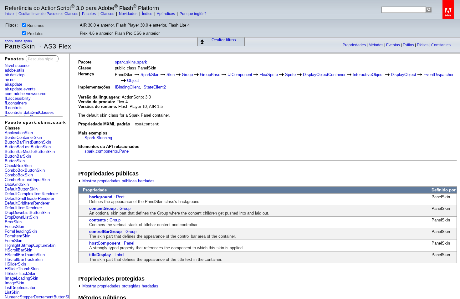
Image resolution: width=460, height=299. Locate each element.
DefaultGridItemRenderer (27, 203)
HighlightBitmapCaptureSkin (30, 245)
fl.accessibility (18, 98)
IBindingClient (127, 87)
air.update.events (20, 89)
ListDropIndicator (20, 287)
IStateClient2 (154, 87)
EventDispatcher (438, 74)
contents (97, 220)
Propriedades (355, 45)
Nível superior (17, 65)
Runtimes (35, 25)
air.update (13, 84)
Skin (170, 74)
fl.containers (16, 103)
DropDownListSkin (21, 217)
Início (10, 14)
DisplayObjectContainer (324, 74)
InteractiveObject (368, 74)
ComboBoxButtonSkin (25, 170)
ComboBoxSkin (19, 175)
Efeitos (423, 45)
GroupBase (210, 74)
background (100, 197)
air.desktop (14, 75)
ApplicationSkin (19, 132)
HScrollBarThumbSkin (25, 254)
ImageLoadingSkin (21, 278)
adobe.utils (14, 70)
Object (133, 80)
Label (119, 254)
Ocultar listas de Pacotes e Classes (48, 14)
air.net (10, 79)
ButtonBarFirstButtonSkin (28, 142)
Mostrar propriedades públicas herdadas (118, 181)
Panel (129, 243)
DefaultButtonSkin (21, 189)
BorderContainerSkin (23, 137)
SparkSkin (150, 74)
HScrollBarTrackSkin (24, 259)
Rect (120, 197)
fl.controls (14, 107)
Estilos (409, 45)
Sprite (290, 74)
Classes (107, 14)
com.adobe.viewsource (25, 93)
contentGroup (102, 208)
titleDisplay (100, 254)
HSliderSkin (15, 264)
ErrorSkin (13, 222)
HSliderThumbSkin (21, 268)
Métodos (376, 45)
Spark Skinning (98, 137)
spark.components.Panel (107, 151)
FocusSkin (14, 226)
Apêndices (166, 14)
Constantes (441, 45)
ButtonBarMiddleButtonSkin (30, 151)
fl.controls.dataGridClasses (29, 112)
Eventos (393, 45)
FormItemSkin (17, 236)
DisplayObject (403, 74)
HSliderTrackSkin (20, 273)
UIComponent (239, 74)
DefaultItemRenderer (23, 207)
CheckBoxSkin (18, 165)
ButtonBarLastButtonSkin (28, 146)
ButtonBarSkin (18, 156)
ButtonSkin (15, 161)
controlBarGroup (105, 231)
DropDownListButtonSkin (27, 212)
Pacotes (89, 14)
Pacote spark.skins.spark (35, 122)
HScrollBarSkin (18, 250)
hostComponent (104, 243)
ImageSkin (14, 283)
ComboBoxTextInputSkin (27, 179)
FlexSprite (268, 74)
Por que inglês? (193, 14)
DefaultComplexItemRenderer (31, 193)
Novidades (128, 14)
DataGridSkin (17, 184)
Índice (147, 14)
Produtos (35, 33)
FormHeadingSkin (21, 231)
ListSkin (12, 292)
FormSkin (13, 240)
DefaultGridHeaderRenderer (29, 198)
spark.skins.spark (19, 41)
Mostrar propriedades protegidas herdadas (119, 286)
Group (187, 74)
